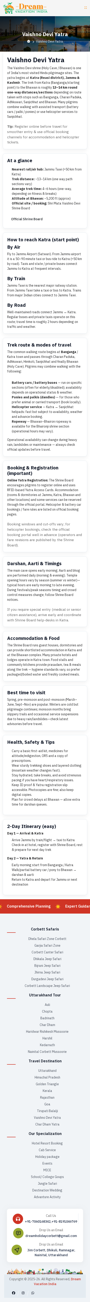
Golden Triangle (47, 1084)
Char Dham (47, 1025)
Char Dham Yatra (47, 1124)
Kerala (47, 1091)
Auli (47, 1005)
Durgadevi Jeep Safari (47, 979)
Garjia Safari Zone (47, 945)
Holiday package (47, 1157)
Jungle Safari (47, 1183)
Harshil (47, 1038)
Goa (47, 1104)
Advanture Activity (47, 1197)
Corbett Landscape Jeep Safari (47, 986)
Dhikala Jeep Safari (47, 959)
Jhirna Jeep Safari (47, 972)
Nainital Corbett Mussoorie (47, 1052)
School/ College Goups (47, 1177)
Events (47, 1163)
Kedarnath (47, 1045)
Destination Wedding (47, 1190)
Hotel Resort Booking (47, 1143)
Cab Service (47, 1150)
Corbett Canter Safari (47, 952)
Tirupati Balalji (47, 1111)
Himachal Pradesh (47, 1077)
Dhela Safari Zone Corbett (47, 939)
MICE (47, 1170)
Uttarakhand (47, 1071)
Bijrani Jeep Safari (47, 966)
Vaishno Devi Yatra (47, 1118)
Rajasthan (47, 1097)
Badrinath (47, 1018)
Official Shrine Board (27, 219)
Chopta (47, 1011)
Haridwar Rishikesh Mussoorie (47, 1031)
